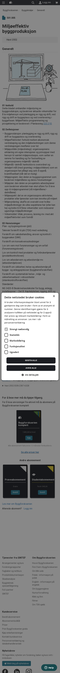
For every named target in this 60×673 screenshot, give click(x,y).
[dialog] (29, 336)
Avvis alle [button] (31, 368)
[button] (30, 375)
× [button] (54, 296)
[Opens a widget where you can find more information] (49, 668)
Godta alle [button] (31, 360)
